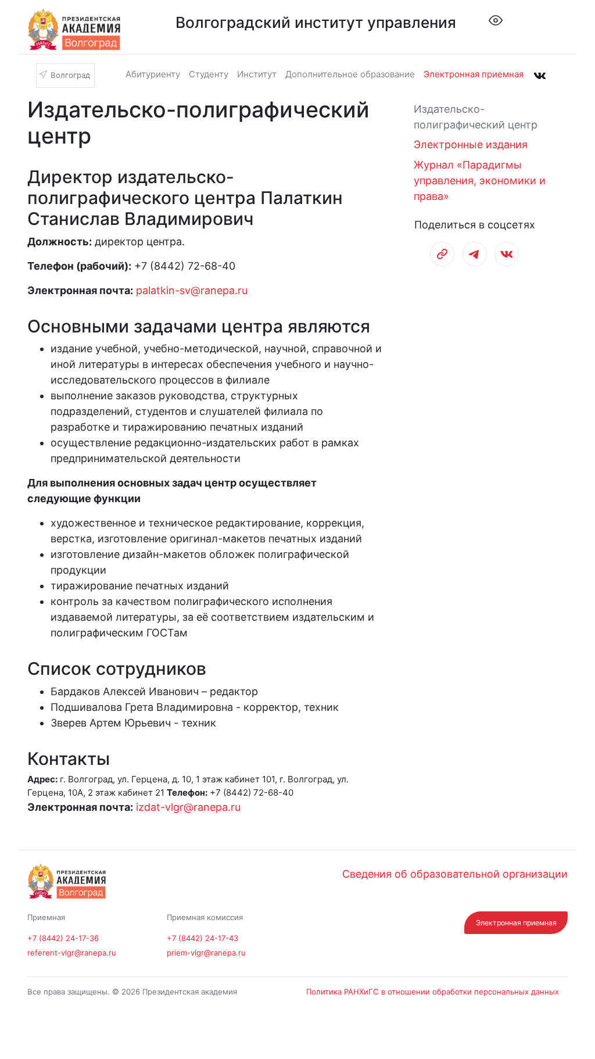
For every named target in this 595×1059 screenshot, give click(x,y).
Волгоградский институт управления (315, 22)
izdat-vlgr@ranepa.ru (188, 807)
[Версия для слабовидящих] (496, 19)
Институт (257, 74)
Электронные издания (471, 144)
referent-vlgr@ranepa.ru (71, 952)
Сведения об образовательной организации (455, 874)
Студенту (208, 74)
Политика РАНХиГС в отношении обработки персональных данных (432, 991)
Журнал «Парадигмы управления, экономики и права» (480, 180)
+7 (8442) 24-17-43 (202, 938)
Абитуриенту (153, 74)
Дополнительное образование (350, 74)
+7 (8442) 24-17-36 (63, 938)
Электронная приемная (474, 74)
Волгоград (70, 75)
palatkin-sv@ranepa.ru (192, 290)
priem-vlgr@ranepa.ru (206, 952)
